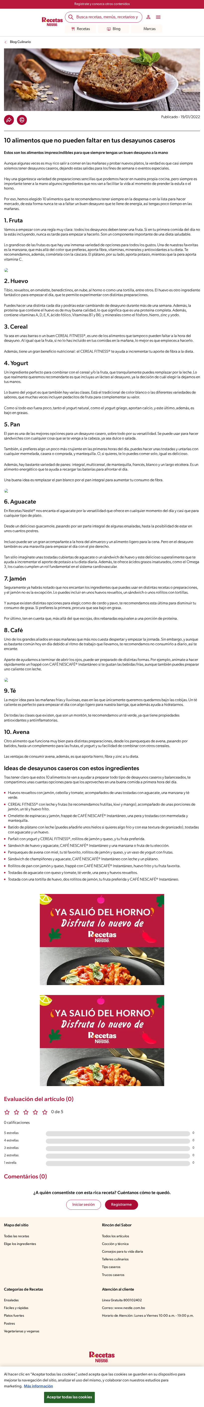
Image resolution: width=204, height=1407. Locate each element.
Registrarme (121, 1205)
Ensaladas (11, 1300)
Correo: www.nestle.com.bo (123, 1308)
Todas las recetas (16, 1236)
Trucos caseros (113, 1275)
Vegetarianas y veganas (21, 1331)
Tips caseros (111, 1267)
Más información (38, 1386)
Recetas (83, 29)
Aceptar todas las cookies (69, 1397)
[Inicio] (52, 22)
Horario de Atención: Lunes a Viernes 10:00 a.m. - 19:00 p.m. (148, 1316)
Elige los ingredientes (20, 1244)
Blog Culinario (20, 42)
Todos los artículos (115, 1236)
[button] (9, 120)
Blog (116, 29)
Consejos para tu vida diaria (122, 1252)
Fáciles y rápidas (16, 1308)
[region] (102, 1387)
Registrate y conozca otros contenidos (102, 4)
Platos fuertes (14, 1316)
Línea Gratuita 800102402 (122, 1300)
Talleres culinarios (115, 1259)
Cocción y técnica (115, 1244)
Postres (9, 1324)
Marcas (149, 29)
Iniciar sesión (83, 1205)
